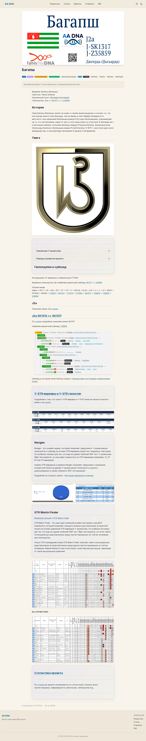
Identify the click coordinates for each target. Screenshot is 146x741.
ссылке (38, 321)
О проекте (89, 4)
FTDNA (86, 77)
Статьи (67, 4)
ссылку (47, 402)
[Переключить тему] (141, 4)
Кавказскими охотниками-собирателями (91, 379)
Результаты (55, 4)
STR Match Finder (61, 518)
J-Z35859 (65, 100)
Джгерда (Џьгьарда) (69, 77)
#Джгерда (119, 77)
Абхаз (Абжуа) (54, 77)
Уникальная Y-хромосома (48, 251)
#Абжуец (94, 77)
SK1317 (30, 77)
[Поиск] (137, 4)
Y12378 (70, 293)
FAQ (99, 4)
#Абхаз (102, 77)
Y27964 (78, 293)
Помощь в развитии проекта (49, 258)
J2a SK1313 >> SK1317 (47, 315)
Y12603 (52, 293)
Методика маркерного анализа (79, 475)
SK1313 (61, 293)
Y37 (79, 77)
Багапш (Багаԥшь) (41, 77)
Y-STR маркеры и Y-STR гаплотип (57, 393)
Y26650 (106, 293)
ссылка (54, 309)
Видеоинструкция (42, 518)
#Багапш (110, 77)
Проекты (77, 4)
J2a (24, 77)
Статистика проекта (48, 673)
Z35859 (99, 282)
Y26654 (96, 293)
